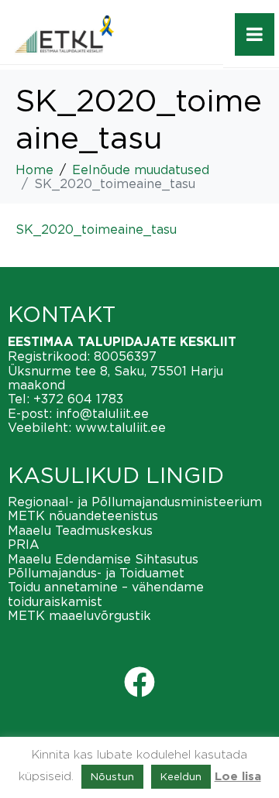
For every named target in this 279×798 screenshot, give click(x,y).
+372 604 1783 (78, 399)
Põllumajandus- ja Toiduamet (96, 573)
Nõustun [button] (112, 776)
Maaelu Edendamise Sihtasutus (103, 559)
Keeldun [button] (181, 776)
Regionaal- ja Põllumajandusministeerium (135, 502)
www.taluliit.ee (120, 427)
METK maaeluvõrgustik (79, 615)
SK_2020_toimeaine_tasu (96, 229)
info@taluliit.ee (102, 413)
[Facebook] (139, 682)
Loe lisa (238, 777)
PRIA (24, 544)
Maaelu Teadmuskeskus (80, 530)
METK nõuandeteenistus (83, 515)
